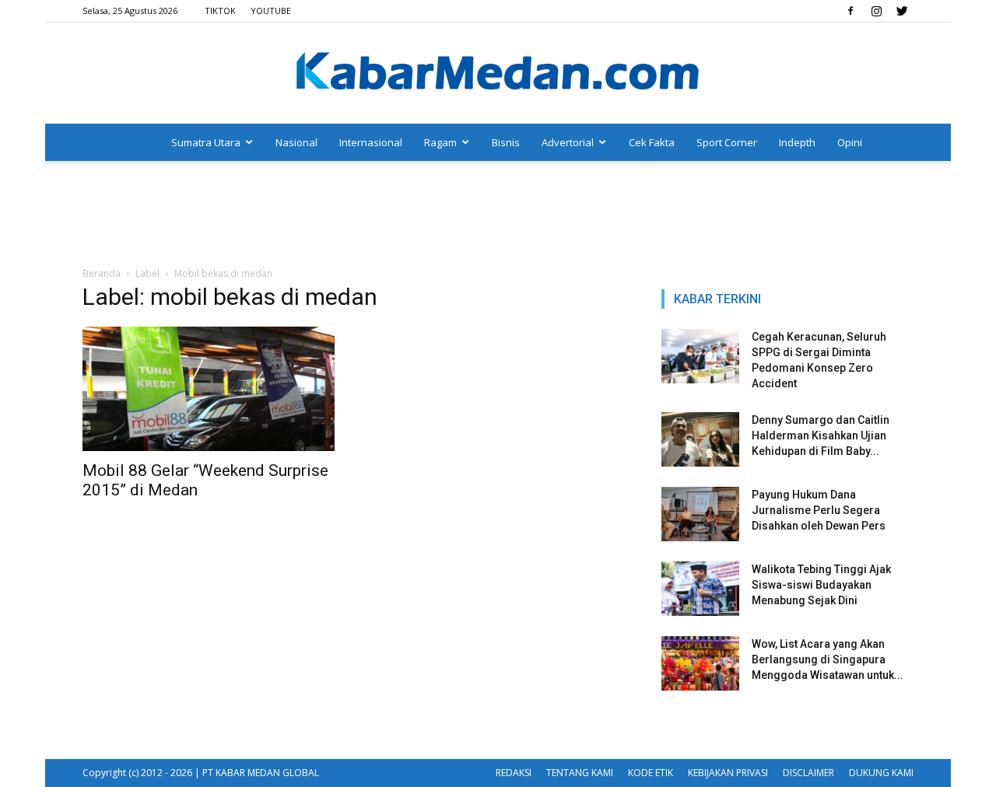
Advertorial (568, 142)
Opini (849, 142)
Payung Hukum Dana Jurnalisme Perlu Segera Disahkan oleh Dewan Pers (819, 510)
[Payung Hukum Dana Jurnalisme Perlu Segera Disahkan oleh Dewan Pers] (700, 514)
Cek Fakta (652, 142)
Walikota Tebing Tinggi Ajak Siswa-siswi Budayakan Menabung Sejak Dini (821, 585)
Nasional (296, 142)
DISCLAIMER (808, 772)
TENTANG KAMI (579, 772)
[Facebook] (850, 11)
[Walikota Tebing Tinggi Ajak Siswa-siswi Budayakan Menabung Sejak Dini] (700, 588)
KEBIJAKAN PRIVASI (728, 772)
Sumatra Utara (205, 142)
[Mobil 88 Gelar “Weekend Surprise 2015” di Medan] (208, 389)
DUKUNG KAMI (881, 772)
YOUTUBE (271, 10)
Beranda (101, 273)
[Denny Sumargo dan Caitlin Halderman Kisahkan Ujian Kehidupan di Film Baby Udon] (700, 439)
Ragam (440, 142)
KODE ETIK (650, 772)
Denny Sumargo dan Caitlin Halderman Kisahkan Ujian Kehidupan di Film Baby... (820, 435)
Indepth (797, 142)
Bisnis (506, 142)
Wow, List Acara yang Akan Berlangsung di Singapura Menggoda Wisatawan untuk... (827, 659)
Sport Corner (726, 142)
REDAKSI (513, 772)
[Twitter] (902, 11)
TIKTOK (220, 10)
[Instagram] (876, 11)
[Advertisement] (498, 215)
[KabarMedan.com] (498, 74)
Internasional (370, 142)
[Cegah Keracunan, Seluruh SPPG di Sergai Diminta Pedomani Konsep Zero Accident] (700, 356)
